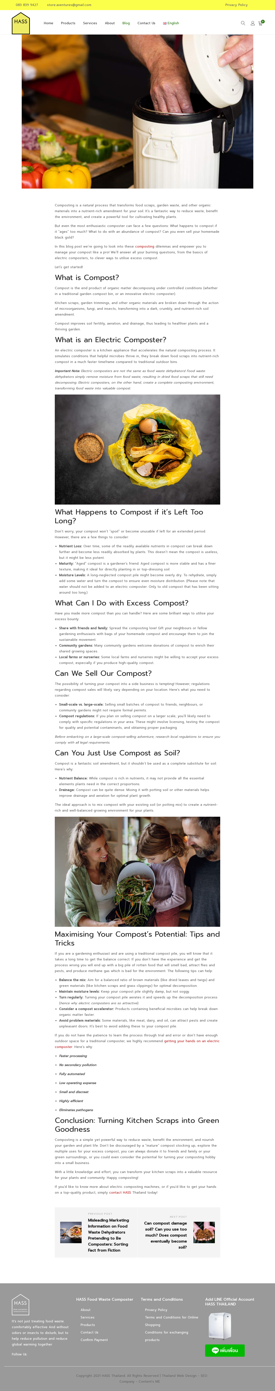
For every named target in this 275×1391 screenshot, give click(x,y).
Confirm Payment (94, 1340)
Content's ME (149, 1381)
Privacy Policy (236, 5)
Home (48, 23)
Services (90, 23)
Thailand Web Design (179, 1375)
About (110, 23)
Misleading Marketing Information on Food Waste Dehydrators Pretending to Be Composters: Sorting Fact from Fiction (108, 1235)
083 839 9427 (27, 5)
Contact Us (146, 23)
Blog (126, 23)
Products (68, 23)
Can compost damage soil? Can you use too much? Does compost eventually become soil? (165, 1235)
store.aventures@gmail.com (69, 5)
